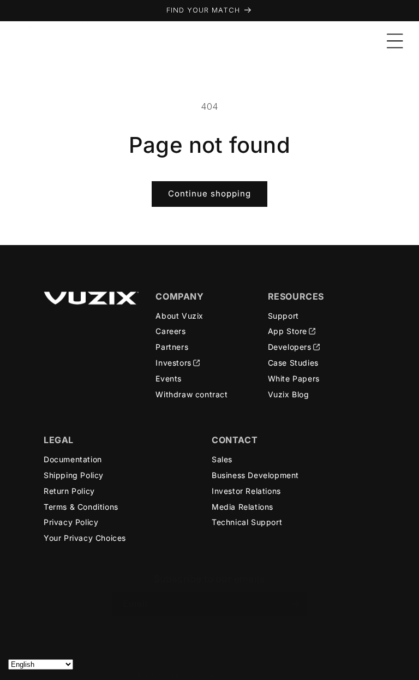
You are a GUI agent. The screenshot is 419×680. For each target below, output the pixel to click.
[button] (395, 41)
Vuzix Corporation (196, 674)
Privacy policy (259, 674)
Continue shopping (209, 193)
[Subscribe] (295, 604)
